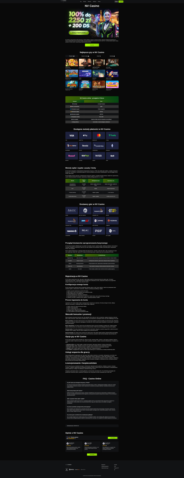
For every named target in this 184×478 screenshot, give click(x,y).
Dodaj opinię (112, 437)
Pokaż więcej (92, 454)
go (114, 469)
